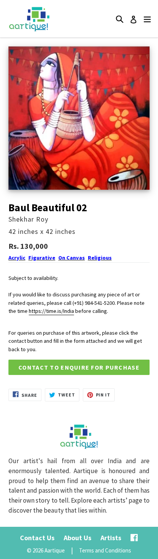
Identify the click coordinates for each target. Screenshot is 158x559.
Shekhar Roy (28, 219)
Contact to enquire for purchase (79, 367)
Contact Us (37, 537)
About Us (77, 537)
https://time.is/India (51, 310)
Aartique (54, 550)
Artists (110, 537)
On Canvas (71, 257)
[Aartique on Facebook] (134, 537)
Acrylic (16, 257)
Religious (100, 257)
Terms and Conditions (105, 550)
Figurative (41, 257)
